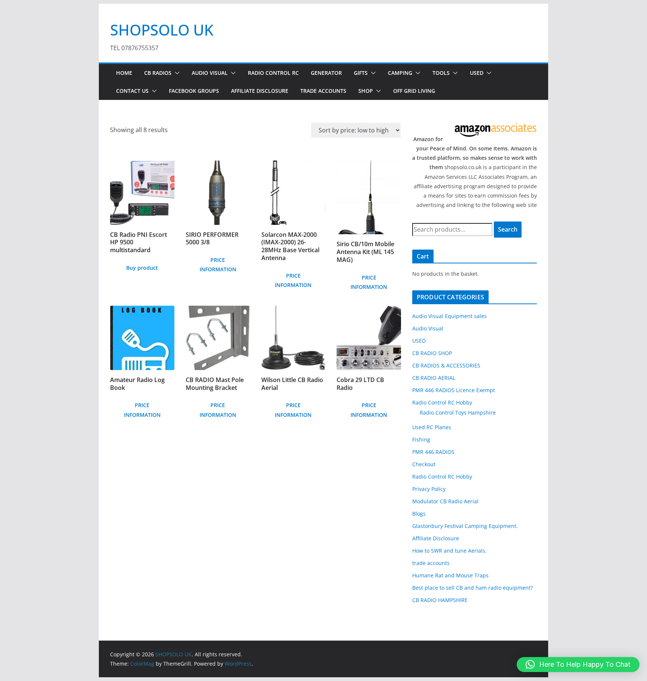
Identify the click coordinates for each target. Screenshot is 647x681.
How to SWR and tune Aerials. (449, 550)
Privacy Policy (429, 488)
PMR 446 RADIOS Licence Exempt (453, 390)
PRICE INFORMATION (218, 264)
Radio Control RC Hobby (442, 402)
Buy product (142, 267)
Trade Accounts (323, 90)
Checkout (423, 464)
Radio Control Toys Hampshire (458, 412)
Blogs (419, 513)
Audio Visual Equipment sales (449, 316)
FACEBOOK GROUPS (194, 90)
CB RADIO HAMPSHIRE (440, 600)
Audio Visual (210, 72)
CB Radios (157, 72)
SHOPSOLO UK (161, 29)
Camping (400, 72)
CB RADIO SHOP (432, 353)
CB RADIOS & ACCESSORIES (446, 365)
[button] (175, 73)
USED (476, 72)
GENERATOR (326, 72)
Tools (441, 72)
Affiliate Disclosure (259, 90)
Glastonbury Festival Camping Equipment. (465, 525)
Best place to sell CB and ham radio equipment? (472, 587)
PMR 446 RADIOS (433, 451)
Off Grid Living (414, 90)
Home (124, 72)
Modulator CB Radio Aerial (445, 501)
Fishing (421, 439)
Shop (365, 90)
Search (507, 229)
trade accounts (431, 563)
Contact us (132, 90)
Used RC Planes (431, 427)
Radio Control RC (273, 72)
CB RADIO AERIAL (433, 377)
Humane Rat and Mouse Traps (450, 575)
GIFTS (361, 72)
